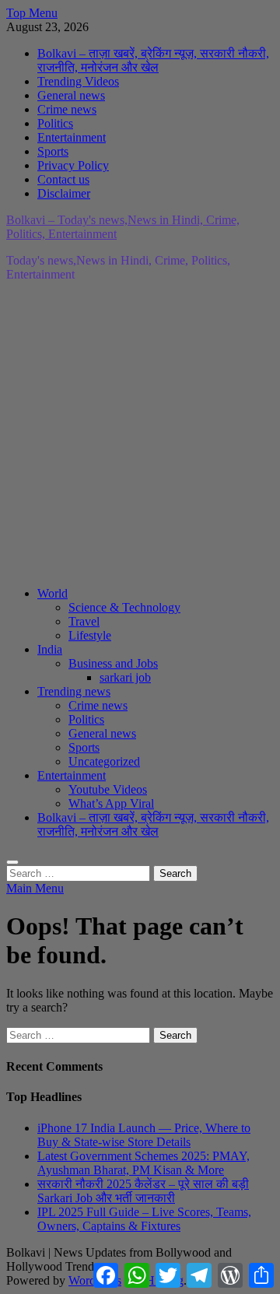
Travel (84, 621)
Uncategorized (104, 761)
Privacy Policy (73, 165)
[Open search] (12, 862)
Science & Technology (124, 607)
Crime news (66, 109)
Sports (52, 151)
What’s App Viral (111, 803)
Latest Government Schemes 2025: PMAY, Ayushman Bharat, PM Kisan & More (143, 1163)
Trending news (73, 691)
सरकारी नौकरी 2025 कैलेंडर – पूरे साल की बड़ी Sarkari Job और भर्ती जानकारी (143, 1191)
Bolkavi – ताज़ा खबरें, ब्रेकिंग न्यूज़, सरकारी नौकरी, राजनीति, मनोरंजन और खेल (153, 60)
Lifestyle (89, 635)
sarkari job (125, 677)
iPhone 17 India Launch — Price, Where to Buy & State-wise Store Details (143, 1134)
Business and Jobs (113, 663)
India (49, 649)
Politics (55, 123)
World (52, 593)
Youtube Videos (107, 789)
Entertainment (71, 137)
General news (71, 95)
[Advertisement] (140, 434)
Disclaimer (63, 193)
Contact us (63, 179)
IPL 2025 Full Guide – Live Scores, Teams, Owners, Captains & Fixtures (144, 1219)
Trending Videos (78, 81)
